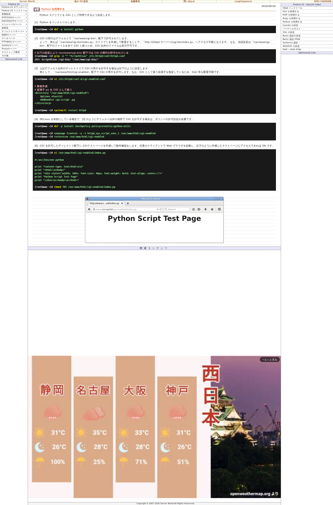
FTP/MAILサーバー (11, 42)
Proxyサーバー (9, 49)
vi (55, 79)
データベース (8, 38)
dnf (56, 29)
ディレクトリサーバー (13, 31)
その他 (5, 56)
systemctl (60, 110)
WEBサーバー (9, 35)
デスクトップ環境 (11, 52)
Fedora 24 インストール (14, 11)
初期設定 (6, 14)
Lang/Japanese (243, 1)
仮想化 (5, 28)
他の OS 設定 (81, 1)
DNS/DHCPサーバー (12, 21)
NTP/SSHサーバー (11, 17)
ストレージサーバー (12, 24)
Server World (27, 1)
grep (57, 56)
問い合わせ (189, 1)
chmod (57, 186)
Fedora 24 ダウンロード (14, 7)
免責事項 (135, 1)
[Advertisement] (154, 304)
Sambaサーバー (10, 45)
